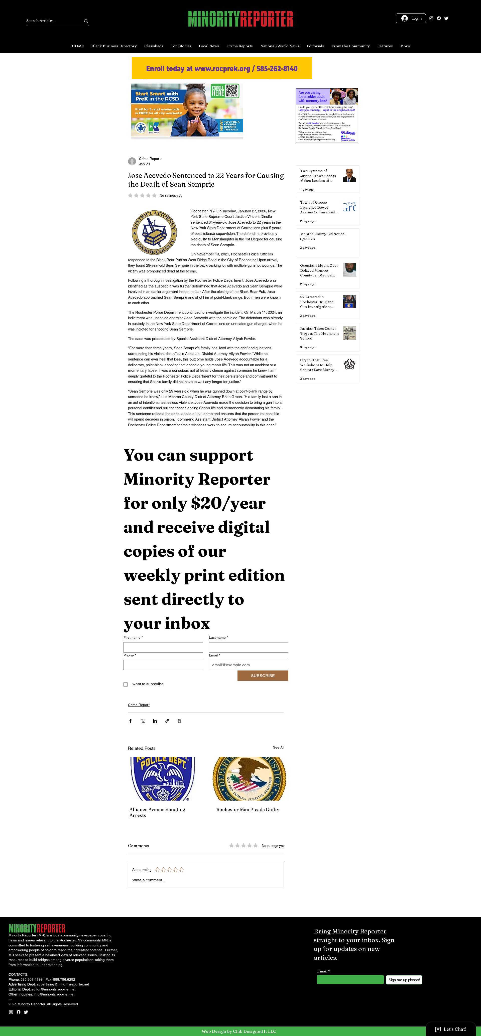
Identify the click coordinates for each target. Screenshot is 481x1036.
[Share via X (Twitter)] (142, 721)
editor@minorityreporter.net (53, 989)
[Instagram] (431, 18)
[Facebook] (438, 18)
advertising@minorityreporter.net (63, 984)
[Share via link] (167, 721)
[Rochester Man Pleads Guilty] (249, 779)
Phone (130, 655)
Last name (218, 637)
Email (214, 655)
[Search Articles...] (86, 21)
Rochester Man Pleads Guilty (247, 809)
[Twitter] (446, 18)
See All (278, 747)
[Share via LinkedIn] (155, 721)
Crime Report (139, 705)
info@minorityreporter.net (54, 994)
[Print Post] (179, 721)
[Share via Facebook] (130, 721)
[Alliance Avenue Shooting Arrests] (162, 779)
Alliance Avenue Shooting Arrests (157, 812)
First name (133, 637)
